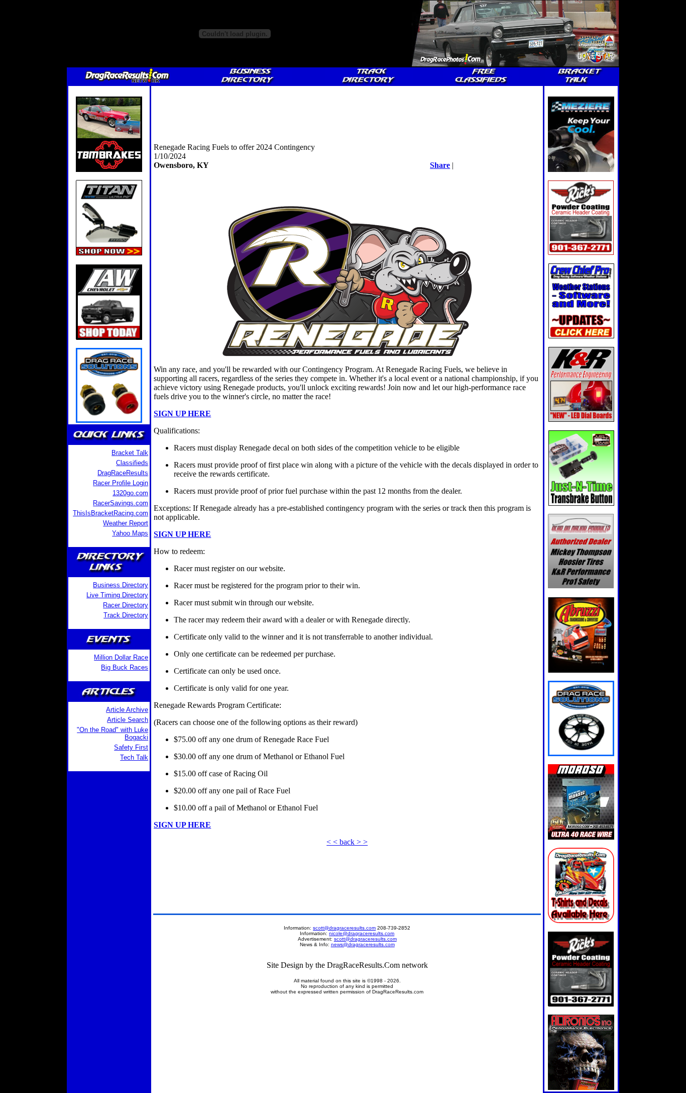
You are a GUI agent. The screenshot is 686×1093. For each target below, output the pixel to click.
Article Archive (127, 709)
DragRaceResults (122, 473)
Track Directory (125, 615)
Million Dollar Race (121, 657)
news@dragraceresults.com (363, 944)
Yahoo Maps (130, 533)
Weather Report (125, 523)
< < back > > (347, 842)
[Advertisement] (347, 111)
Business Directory (120, 585)
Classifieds (132, 463)
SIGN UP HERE (182, 413)
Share (440, 165)
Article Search (127, 719)
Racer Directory (125, 605)
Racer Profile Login (120, 483)
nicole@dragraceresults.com (361, 933)
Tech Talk (134, 757)
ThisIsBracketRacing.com (110, 513)
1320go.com (130, 493)
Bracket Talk (129, 453)
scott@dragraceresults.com (344, 928)
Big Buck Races (124, 667)
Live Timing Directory (117, 595)
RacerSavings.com (120, 503)
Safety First (131, 747)
